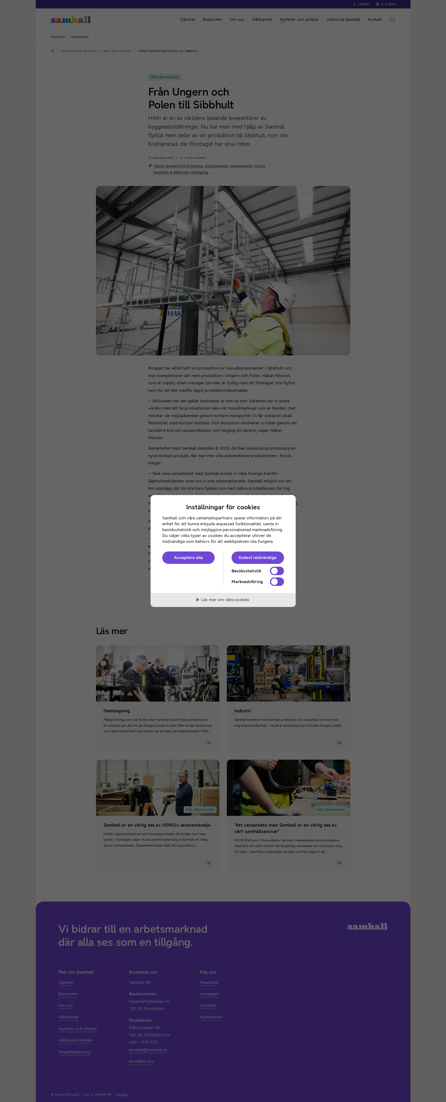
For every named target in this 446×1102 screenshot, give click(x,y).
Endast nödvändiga (257, 557)
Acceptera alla (188, 557)
